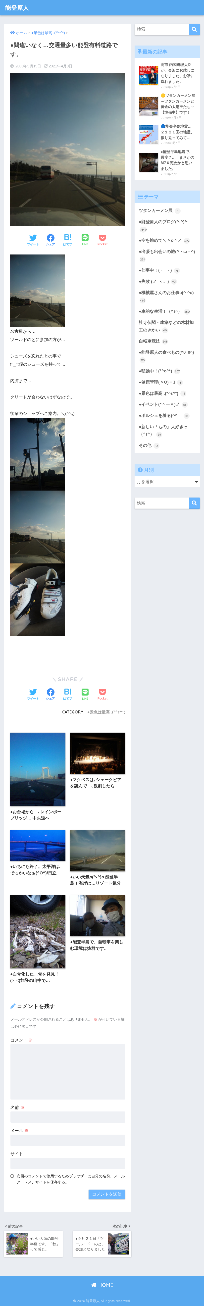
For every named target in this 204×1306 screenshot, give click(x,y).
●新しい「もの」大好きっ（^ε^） (163, 430)
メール (19, 1130)
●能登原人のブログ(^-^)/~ (163, 225)
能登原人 (17, 7)
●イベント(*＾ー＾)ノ (163, 404)
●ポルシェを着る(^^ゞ (163, 415)
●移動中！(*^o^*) (159, 371)
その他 (148, 445)
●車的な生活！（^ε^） (164, 311)
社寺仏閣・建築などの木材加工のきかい (166, 326)
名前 (17, 1107)
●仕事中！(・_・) (159, 270)
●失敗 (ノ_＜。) (157, 281)
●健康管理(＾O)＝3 (160, 382)
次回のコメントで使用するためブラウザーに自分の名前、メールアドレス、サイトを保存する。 (71, 1179)
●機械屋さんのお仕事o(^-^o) (166, 296)
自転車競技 (153, 341)
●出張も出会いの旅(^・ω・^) (167, 255)
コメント (21, 1040)
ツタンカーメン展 (158, 210)
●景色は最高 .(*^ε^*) (106, 711)
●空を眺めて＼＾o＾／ (164, 240)
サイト (16, 1154)
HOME (105, 1285)
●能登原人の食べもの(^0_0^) (166, 356)
